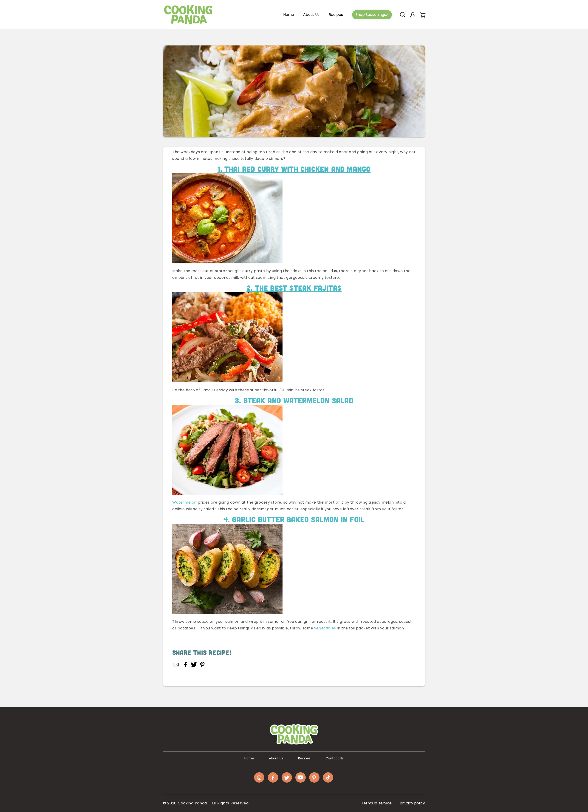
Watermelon (184, 502)
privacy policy (412, 803)
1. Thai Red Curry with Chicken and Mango (294, 168)
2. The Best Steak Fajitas (294, 287)
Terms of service (376, 803)
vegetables (325, 628)
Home (249, 758)
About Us (276, 758)
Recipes (304, 758)
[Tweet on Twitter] (194, 664)
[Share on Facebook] (185, 664)
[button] (402, 15)
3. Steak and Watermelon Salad (294, 400)
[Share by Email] (176, 664)
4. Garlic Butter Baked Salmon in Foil (294, 519)
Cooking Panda (192, 803)
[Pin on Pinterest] (202, 664)
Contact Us (334, 758)
